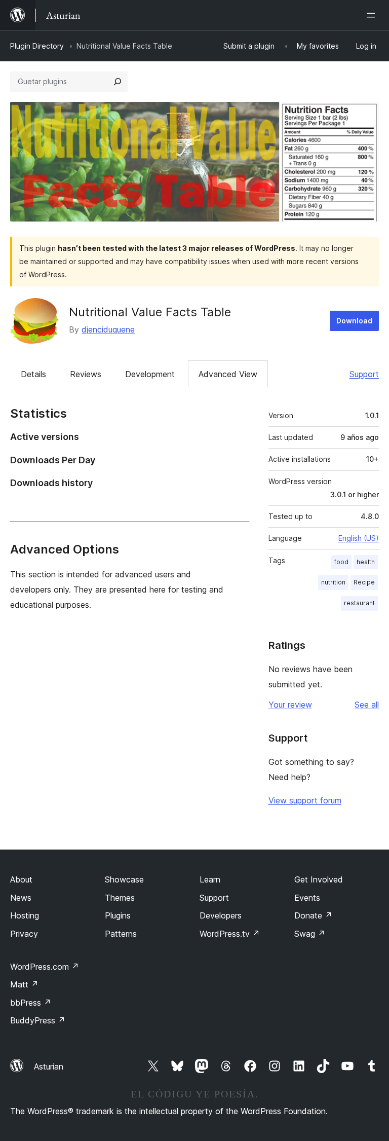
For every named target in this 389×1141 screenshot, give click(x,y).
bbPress (30, 1003)
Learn (210, 879)
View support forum (304, 800)
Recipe (364, 582)
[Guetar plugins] (117, 81)
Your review (290, 705)
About (21, 879)
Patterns (121, 934)
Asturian (48, 1066)
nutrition (333, 582)
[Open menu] (373, 15)
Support (364, 374)
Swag (309, 934)
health (366, 562)
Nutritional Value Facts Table (150, 312)
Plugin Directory (37, 46)
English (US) (358, 538)
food (341, 562)
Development (150, 374)
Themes (120, 898)
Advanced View (228, 374)
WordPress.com (44, 967)
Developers (221, 915)
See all (367, 705)
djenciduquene (108, 329)
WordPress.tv (230, 934)
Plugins (118, 915)
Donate (313, 915)
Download (354, 320)
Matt (24, 984)
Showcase (124, 879)
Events (307, 898)
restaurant (359, 603)
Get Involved (318, 879)
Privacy (24, 934)
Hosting (24, 915)
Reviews (85, 374)
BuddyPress (37, 1020)
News (20, 898)
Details (33, 374)
